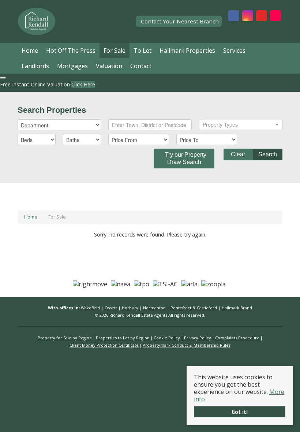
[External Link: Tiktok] (275, 16)
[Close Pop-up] (3, 78)
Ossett (111, 307)
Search (267, 154)
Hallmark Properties (187, 50)
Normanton (155, 307)
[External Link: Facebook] (234, 16)
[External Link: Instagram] (248, 16)
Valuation (109, 66)
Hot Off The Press (70, 50)
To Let (142, 50)
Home (30, 50)
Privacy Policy (197, 337)
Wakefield (91, 307)
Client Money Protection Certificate (104, 345)
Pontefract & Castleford (194, 307)
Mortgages (72, 66)
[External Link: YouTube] (262, 16)
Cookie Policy (167, 337)
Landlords (35, 66)
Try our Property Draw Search (184, 158)
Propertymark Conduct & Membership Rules (186, 345)
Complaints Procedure (237, 337)
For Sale (114, 50)
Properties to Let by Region (123, 337)
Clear (238, 154)
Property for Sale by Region (65, 337)
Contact (140, 66)
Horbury (130, 307)
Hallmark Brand (237, 307)
